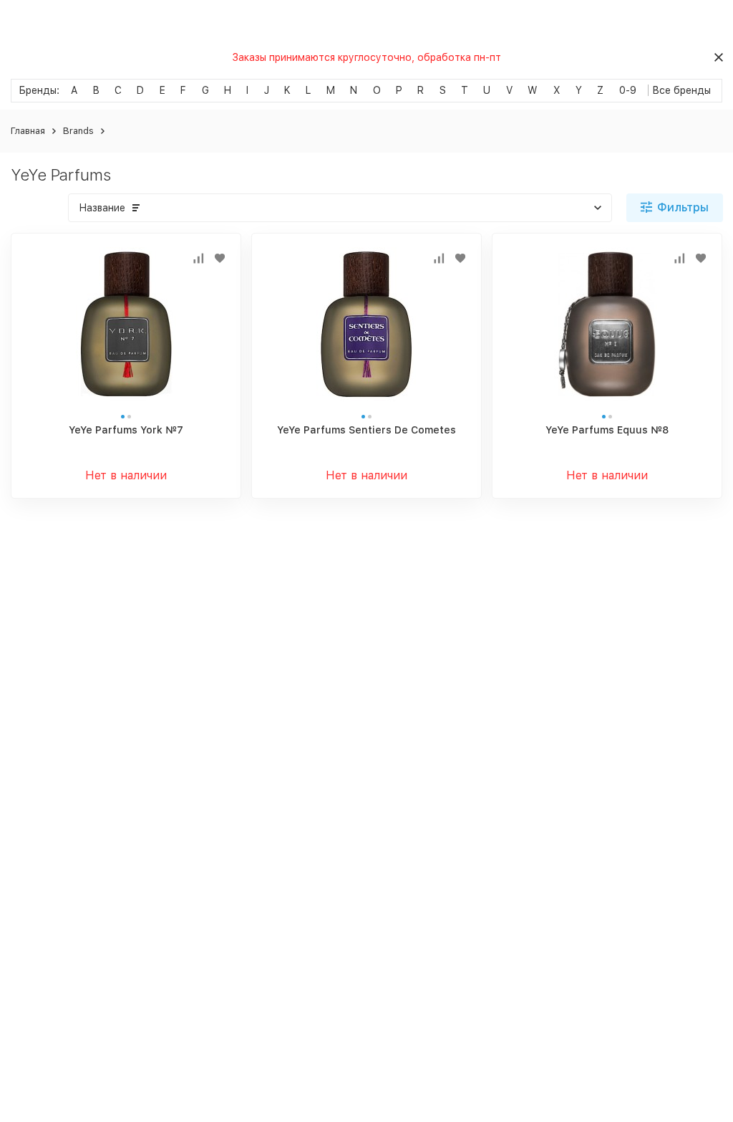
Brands (78, 130)
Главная (28, 130)
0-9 (627, 90)
